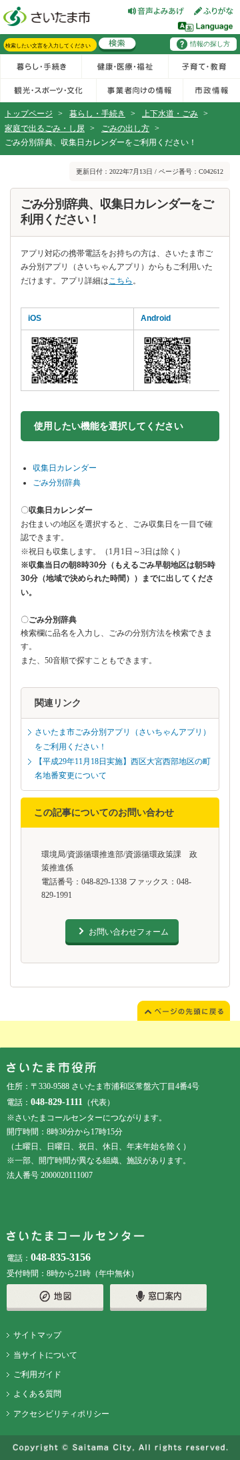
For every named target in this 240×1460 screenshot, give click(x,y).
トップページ (29, 113)
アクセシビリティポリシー (61, 1414)
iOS (34, 318)
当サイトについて (45, 1355)
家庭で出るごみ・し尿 (45, 128)
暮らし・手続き (97, 113)
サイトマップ (37, 1335)
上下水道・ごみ (170, 113)
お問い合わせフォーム (129, 932)
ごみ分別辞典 (57, 482)
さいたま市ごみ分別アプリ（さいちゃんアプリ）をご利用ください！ (123, 739)
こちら (121, 280)
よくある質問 (37, 1393)
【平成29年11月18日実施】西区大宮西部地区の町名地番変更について (123, 769)
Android (156, 318)
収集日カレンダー (65, 468)
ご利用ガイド (37, 1374)
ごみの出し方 (125, 128)
